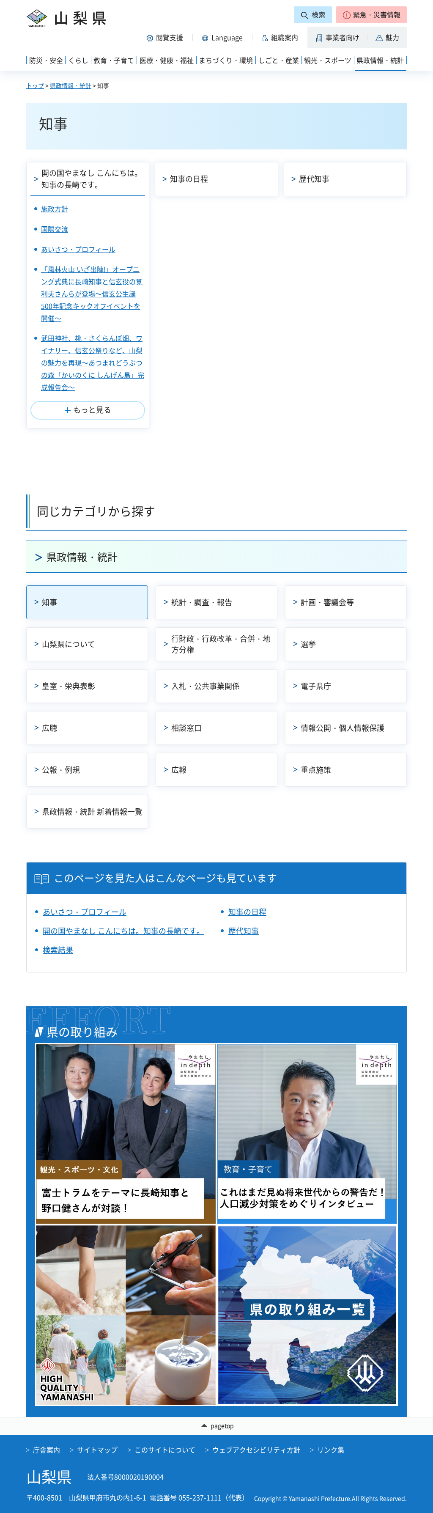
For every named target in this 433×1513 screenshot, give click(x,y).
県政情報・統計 (70, 85)
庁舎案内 (46, 1449)
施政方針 (54, 208)
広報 (178, 769)
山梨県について (68, 644)
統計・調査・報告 (201, 602)
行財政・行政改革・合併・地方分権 (220, 644)
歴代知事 (314, 178)
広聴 (49, 727)
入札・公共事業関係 (205, 686)
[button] (371, 14)
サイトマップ (97, 1449)
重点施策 (316, 769)
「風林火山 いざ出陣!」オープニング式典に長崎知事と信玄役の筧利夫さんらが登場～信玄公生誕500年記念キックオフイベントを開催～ (92, 293)
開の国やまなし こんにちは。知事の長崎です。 (91, 179)
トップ (35, 85)
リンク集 (330, 1449)
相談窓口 (186, 727)
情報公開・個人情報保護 (342, 727)
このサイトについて (164, 1449)
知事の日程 (189, 178)
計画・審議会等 (327, 602)
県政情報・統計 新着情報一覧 (92, 811)
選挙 (308, 644)
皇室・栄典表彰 (68, 686)
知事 (49, 602)
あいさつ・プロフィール (78, 249)
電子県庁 (316, 686)
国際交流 (54, 229)
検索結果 (58, 950)
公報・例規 (61, 769)
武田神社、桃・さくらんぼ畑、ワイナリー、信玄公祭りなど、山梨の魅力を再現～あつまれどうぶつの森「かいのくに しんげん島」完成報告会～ (92, 362)
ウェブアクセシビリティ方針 (256, 1449)
